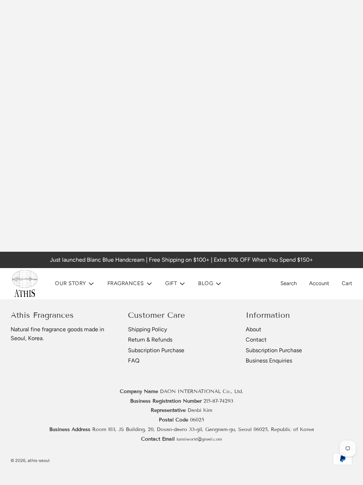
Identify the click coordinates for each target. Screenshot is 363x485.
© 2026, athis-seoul (30, 460)
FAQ (133, 360)
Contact (256, 339)
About (253, 329)
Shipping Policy (147, 329)
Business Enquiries (269, 360)
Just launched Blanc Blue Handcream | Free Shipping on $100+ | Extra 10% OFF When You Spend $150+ (181, 259)
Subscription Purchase (156, 350)
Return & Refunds (150, 339)
